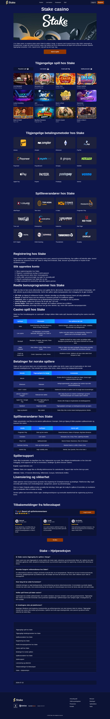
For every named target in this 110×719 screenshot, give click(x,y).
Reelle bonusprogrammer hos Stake (26, 644)
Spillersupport (20, 659)
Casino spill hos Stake (22, 648)
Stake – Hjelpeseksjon (22, 670)
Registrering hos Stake (23, 641)
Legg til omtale (87, 512)
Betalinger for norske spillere (24, 652)
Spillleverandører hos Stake (24, 637)
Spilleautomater (85, 69)
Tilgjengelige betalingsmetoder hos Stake (28, 633)
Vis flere (55, 539)
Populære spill (22, 69)
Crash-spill (64, 69)
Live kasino (43, 69)
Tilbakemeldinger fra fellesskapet (26, 666)
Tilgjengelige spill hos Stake (24, 629)
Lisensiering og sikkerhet (23, 663)
